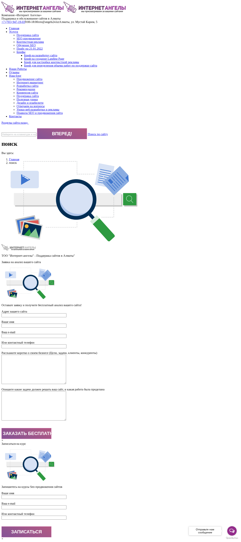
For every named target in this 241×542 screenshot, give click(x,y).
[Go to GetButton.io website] (232, 538)
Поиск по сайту (98, 134)
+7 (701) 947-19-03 (13, 22)
